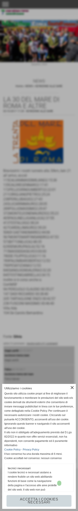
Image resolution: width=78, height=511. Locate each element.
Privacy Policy (31, 449)
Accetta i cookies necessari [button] (39, 500)
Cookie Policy (12, 449)
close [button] (72, 387)
